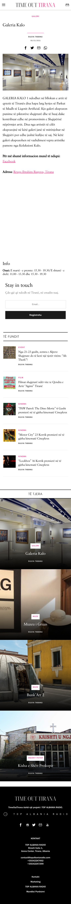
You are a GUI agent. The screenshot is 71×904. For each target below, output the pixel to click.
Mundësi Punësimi (35, 891)
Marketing (35, 881)
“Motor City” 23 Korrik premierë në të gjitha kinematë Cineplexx (41, 437)
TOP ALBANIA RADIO (35, 886)
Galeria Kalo (35, 553)
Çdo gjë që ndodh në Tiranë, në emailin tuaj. (32, 293)
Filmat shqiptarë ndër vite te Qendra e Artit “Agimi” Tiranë (40, 384)
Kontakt (35, 877)
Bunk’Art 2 (35, 695)
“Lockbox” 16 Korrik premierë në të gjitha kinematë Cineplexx (39, 463)
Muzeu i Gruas (35, 624)
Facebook (9, 161)
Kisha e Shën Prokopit (35, 765)
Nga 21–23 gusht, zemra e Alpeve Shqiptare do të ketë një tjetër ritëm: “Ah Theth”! (42, 356)
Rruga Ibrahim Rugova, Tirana (33, 172)
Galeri (35, 16)
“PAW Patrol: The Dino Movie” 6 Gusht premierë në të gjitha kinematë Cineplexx (42, 410)
